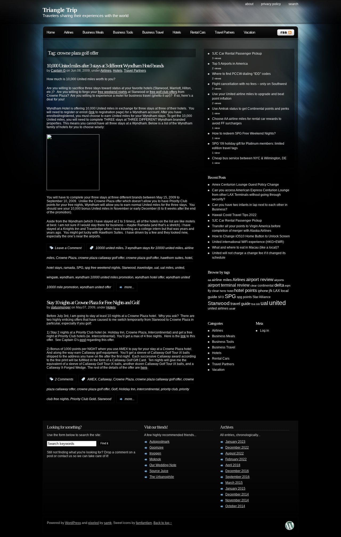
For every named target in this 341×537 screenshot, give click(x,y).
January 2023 (235, 442)
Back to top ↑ (162, 523)
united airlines (218, 308)
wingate (52, 277)
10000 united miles (109, 248)
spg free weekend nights (102, 267)
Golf (114, 389)
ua (258, 304)
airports (279, 280)
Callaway (105, 379)
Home (51, 32)
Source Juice (158, 471)
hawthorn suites (171, 258)
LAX (276, 291)
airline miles (222, 280)
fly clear (213, 291)
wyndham (67, 277)
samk (108, 523)
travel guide (240, 303)
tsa (253, 304)
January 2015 (235, 488)
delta (279, 285)
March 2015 (234, 483)
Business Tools (123, 32)
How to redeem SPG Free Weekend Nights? (244, 133)
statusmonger (61, 307)
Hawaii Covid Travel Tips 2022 (234, 215)
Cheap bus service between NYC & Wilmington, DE (249, 158)
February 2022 (236, 459)
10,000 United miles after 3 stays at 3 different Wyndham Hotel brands (105, 65)
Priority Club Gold (83, 399)
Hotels (177, 32)
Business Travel (152, 32)
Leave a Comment (68, 248)
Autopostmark (159, 442)
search (293, 4)
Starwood (129, 267)
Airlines (68, 32)
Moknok (155, 459)
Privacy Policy (271, 4)
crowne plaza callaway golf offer (101, 258)
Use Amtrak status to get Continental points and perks (250, 109)
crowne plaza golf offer (142, 258)
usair (232, 308)
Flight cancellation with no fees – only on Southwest (249, 84)
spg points (244, 297)
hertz (223, 290)
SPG (79, 267)
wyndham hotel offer (149, 277)
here (144, 367)
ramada (69, 267)
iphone (263, 291)
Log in (264, 330)
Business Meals (93, 32)
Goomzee (156, 447)
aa (209, 280)
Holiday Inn (127, 389)
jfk (271, 291)
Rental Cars (197, 32)
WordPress (73, 523)
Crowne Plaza (66, 258)
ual (156, 267)
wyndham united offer (95, 287)
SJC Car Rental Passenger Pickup (237, 53)
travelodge (145, 267)
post (83, 340)
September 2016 (237, 477)
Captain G (58, 70)
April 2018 (232, 465)
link (92, 112)
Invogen (155, 453)
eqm (287, 285)
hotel (188, 258)
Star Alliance (262, 297)
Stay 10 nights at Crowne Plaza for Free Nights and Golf (93, 302)
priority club (169, 389)
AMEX (91, 379)
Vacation (249, 32)
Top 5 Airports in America (230, 64)
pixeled (93, 523)
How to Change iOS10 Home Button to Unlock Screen (251, 236)
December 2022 (237, 447)
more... (129, 287)
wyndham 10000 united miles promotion (104, 277)
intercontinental (148, 389)
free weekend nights (112, 92)
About (249, 4)
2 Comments (64, 379)
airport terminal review (229, 285)
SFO (221, 297)
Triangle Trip (60, 10)
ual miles (166, 267)
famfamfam (144, 523)
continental (266, 285)
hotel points (245, 290)
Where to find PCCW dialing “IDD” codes (241, 74)
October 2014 (235, 506)
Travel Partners (224, 32)
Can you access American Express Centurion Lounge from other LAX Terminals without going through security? (250, 194)
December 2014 (237, 494)
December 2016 (237, 471)
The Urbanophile (161, 477)
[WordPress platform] (289, 528)
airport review (259, 279)
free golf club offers (163, 92)
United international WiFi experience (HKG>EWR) (248, 242)
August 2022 (234, 453)
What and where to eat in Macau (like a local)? (245, 247)
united (179, 267)
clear (253, 285)
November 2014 (237, 500)
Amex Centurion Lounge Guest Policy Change (245, 184)
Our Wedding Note (162, 465)
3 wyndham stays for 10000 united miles (154, 248)
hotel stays (54, 267)
